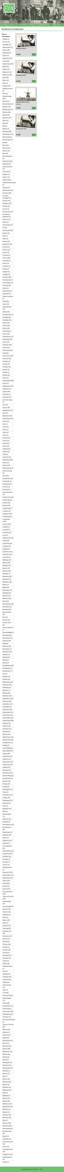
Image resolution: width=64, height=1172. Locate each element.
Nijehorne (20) (7, 646)
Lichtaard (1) (6, 529)
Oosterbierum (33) (8, 698)
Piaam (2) (5, 792)
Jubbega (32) (6, 449)
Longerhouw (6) (7, 543)
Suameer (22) (7, 925)
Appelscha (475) (7, 58)
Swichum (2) (6, 939)
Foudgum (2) (6, 274)
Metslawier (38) (7, 582)
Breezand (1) (6, 148)
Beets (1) (5, 93)
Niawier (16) (6, 620)
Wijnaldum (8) (7, 1087)
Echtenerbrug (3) (7, 225)
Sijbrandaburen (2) (8, 875)
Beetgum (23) (7, 86)
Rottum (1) (6, 837)
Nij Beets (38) (7, 640)
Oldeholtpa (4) (7, 687)
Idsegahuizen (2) (7, 410)
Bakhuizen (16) (7, 72)
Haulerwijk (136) (7, 350)
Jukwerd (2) (6, 451)
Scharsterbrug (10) (8, 851)
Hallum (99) (6, 328)
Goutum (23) (6, 323)
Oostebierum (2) (7, 696)
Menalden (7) (6, 573)
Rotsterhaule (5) (7, 832)
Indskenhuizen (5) (8, 418)
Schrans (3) (6, 864)
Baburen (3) (6, 69)
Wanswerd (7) (7, 1035)
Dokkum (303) (7, 180)
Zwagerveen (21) (8, 1154)
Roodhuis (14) (7, 819)
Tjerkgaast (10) (7, 977)
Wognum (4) (6, 1112)
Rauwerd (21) (7, 803)
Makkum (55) (6, 562)
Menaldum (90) (7, 576)
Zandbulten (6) (7, 1139)
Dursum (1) (6, 209)
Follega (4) (6, 269)
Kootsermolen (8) (8, 478)
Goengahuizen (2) (8, 314)
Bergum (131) (7, 106)
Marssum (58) (7, 571)
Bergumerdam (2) (8, 109)
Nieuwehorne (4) (7, 638)
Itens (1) (5, 424)
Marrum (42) (6, 568)
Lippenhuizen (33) (8, 538)
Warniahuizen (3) (8, 1040)
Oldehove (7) (6, 690)
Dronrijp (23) (6, 206)
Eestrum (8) (6, 233)
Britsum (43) (6, 150)
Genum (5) (6, 304)
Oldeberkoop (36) (8, 682)
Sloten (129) (6, 880)
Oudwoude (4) (7, 770)
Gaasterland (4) (7, 291)
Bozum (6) (6, 145)
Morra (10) (6, 601)
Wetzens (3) (6, 1073)
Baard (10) (6, 66)
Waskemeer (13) (7, 1051)
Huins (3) (5, 405)
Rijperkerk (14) (7, 808)
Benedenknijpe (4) (8, 104)
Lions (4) (5, 535)
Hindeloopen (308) (8, 380)
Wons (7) (5, 1120)
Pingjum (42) (6, 797)
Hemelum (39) (7, 358)
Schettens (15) (7, 856)
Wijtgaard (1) (6, 1095)
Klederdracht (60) (8, 460)
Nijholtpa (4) (6, 657)
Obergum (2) (6, 676)
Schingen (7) (6, 859)
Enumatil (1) (6, 247)
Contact (41, 25)
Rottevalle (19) (7, 835)
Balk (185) (6, 77)
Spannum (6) (6, 889)
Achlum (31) (6, 42)
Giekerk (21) (6, 312)
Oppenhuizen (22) (8, 737)
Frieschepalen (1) (8, 282)
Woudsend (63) (7, 1126)
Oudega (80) (6, 753)
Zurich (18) (6, 1146)
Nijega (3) (5, 643)
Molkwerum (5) (7, 598)
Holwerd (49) (6, 391)
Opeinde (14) (6, 734)
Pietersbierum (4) (8, 795)
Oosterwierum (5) (8, 715)
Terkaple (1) (6, 947)
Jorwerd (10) (6, 438)
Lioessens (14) (7, 532)
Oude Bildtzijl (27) (8, 751)
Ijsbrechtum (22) (7, 416)
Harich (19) (6, 342)
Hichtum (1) (6, 369)
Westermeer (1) (7, 1065)
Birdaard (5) (6, 115)
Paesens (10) (6, 781)
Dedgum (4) (6, 174)
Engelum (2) (6, 241)
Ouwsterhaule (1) (8, 778)
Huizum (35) (6, 407)
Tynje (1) (5, 990)
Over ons (32, 25)
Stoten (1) (5, 923)
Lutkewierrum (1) (7, 551)
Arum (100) (6, 61)
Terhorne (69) (6, 944)
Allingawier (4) (7, 53)
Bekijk (33, 54)
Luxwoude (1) (7, 557)
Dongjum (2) (6, 187)
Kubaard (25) (6, 505)
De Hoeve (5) (6, 171)
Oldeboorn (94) (7, 685)
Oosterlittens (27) (8, 704)
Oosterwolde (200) (8, 720)
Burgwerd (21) (7, 164)
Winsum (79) (6, 1098)
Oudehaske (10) (7, 756)
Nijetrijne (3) (6, 654)
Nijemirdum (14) (7, 651)
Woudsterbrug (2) (8, 1128)
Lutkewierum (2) (7, 554)
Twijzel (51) (6, 982)
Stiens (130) (6, 920)
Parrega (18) (6, 784)
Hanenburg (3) (7, 331)
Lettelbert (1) (6, 527)
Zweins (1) (6, 1162)
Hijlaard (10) (6, 375)
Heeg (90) (5, 353)
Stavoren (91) (7, 912)
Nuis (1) (5, 673)
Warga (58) (6, 1037)
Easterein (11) (7, 219)
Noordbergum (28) (8, 665)
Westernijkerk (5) (8, 1068)
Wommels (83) (7, 1117)
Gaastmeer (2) (7, 293)
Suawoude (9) (7, 928)
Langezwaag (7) (7, 508)
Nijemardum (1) (7, 649)
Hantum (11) (6, 334)
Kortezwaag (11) (7, 500)
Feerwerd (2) (6, 255)
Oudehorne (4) (7, 759)
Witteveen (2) (6, 1109)
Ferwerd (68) (6, 258)
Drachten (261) (7, 193)
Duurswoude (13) (8, 211)
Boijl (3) (5, 126)
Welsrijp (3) (6, 1057)
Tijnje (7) (5, 971)
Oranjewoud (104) (8, 740)
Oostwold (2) (6, 731)
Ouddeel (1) (6, 745)
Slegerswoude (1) (8, 878)
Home (12, 25)
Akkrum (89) (6, 50)
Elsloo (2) (5, 238)
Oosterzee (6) (7, 723)
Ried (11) (5, 806)
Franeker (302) (7, 277)
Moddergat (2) (7, 593)
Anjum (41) (6, 55)
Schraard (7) (6, 862)
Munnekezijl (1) (7, 606)
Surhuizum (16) (7, 936)
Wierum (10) (6, 1079)
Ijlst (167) (5, 413)
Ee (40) (5, 227)
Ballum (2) (6, 80)
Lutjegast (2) (6, 549)
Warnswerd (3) (7, 1046)
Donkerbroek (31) (8, 190)
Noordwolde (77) (7, 671)
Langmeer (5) (6, 511)
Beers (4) (5, 83)
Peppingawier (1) (8, 789)
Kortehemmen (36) (8, 497)
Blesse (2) (6, 120)
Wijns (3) (5, 1093)
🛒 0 (51, 25)
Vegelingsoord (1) (8, 1014)
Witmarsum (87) (7, 1104)
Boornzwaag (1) (7, 137)
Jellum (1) (5, 429)
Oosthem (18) (7, 726)
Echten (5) (6, 222)
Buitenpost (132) (7, 161)
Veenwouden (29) (8, 1011)
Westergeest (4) (7, 1062)
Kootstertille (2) (7, 481)
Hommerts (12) (7, 397)
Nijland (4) (6, 662)
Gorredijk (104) (7, 320)
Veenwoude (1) (7, 1008)
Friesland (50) (7, 285)
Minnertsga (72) (7, 590)
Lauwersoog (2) (7, 516)
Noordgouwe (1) (7, 668)
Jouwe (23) (6, 446)
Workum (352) (7, 1123)
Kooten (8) (6, 475)
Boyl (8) (5, 142)
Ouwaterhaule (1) (8, 773)
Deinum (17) (6, 177)
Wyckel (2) (6, 1136)
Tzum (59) (6, 992)
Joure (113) (6, 440)
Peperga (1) (6, 786)
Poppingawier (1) (8, 800)
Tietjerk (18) (6, 963)
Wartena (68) (6, 1048)
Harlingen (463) (7, 345)
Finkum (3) (6, 263)
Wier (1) (5, 1076)
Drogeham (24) (7, 203)
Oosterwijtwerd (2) (8, 718)
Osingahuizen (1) (8, 742)
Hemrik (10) (6, 364)
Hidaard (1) (6, 372)
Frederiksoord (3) (8, 280)
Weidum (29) (6, 1054)
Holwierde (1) (7, 394)
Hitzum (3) (6, 383)
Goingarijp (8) (7, 317)
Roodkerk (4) (6, 822)
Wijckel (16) (6, 1084)
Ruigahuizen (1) (7, 840)
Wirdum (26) (6, 1101)
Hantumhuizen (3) (8, 336)
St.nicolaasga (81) (8, 906)
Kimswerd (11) (7, 457)
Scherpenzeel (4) (8, 853)
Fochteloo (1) (6, 266)
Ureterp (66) (6, 1003)
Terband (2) (6, 941)
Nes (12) (5, 617)
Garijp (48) (6, 301)
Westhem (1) (6, 1070)
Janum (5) (5, 427)
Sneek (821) (6, 883)
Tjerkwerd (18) (7, 979)
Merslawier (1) (7, 579)
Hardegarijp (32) (7, 339)
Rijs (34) (5, 811)
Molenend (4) (6, 595)
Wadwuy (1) (6, 1032)
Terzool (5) (6, 961)
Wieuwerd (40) (7, 1082)
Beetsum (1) (6, 101)
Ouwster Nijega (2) (8, 775)
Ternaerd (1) (6, 952)
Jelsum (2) (6, 432)
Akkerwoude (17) (8, 47)
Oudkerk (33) (6, 767)
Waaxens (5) (6, 1029)
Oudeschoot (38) (7, 764)
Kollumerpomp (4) (8, 468)
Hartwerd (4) (6, 347)
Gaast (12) (6, 288)
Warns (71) (6, 1043)
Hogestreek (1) (7, 389)
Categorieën (22, 25)
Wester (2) (6, 1059)
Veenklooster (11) (8, 1006)
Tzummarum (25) (8, 995)
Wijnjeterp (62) (7, 1090)
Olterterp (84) (6, 693)
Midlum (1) (6, 584)
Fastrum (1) (6, 252)
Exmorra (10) (6, 249)
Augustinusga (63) (8, 64)
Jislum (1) (5, 435)
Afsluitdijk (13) (7, 44)
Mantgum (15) (7, 565)
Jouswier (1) (6, 443)
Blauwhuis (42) (7, 117)
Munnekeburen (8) (8, 604)
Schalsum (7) (6, 843)
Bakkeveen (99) (7, 75)
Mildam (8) (6, 587)
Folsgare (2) (6, 271)
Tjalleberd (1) (6, 974)
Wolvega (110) (7, 1115)
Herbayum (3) (7, 367)
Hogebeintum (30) (8, 386)
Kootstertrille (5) (7, 484)
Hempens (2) (6, 361)
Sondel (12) (6, 886)
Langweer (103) (7, 513)
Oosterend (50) (7, 701)
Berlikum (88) (6, 112)
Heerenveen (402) (8, 356)
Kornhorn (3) (6, 486)
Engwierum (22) (7, 244)
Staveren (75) (7, 909)
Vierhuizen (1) (7, 1017)
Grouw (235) (6, 325)
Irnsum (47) (6, 421)
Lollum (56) (6, 540)
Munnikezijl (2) (7, 609)
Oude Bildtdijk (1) (8, 748)
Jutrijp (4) (5, 454)
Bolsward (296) (7, 131)
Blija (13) (5, 123)
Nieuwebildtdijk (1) (8, 632)
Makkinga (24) (7, 560)
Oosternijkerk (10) (8, 712)
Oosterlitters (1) (7, 707)
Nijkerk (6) (6, 660)
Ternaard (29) (6, 950)
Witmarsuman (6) (8, 1106)
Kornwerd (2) (6, 489)
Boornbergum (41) (8, 134)
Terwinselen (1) (7, 955)
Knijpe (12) (6, 462)
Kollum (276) (6, 465)
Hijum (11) (6, 378)
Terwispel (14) (7, 958)
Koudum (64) (6, 502)
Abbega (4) (6, 39)
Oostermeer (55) (7, 709)
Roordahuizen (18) (8, 824)
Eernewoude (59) (8, 230)
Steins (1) (5, 917)
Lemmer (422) (7, 524)
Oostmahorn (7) (7, 729)
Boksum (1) (6, 128)
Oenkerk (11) (6, 679)
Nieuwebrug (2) (7, 635)
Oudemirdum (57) (8, 762)
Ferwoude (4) (6, 260)
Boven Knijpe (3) (7, 139)
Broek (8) (5, 153)
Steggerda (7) (7, 914)
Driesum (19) (6, 200)
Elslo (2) (5, 236)
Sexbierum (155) (7, 872)
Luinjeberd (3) (7, 546)
